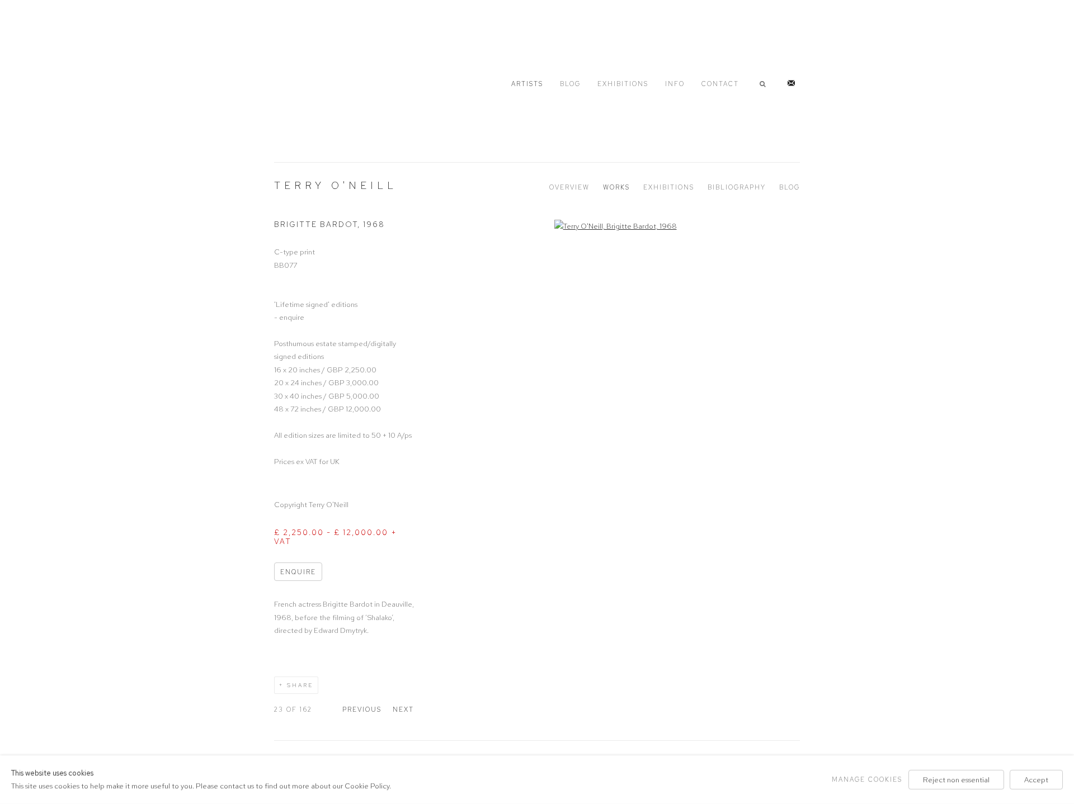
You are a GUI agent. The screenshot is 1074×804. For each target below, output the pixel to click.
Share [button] (300, 685)
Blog (570, 83)
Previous (361, 709)
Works (616, 187)
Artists (527, 83)
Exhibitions (622, 83)
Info (675, 83)
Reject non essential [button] (956, 779)
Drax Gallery (330, 82)
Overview (569, 187)
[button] (765, 84)
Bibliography (737, 187)
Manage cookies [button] (867, 779)
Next (403, 709)
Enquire (298, 571)
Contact (720, 83)
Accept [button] (1036, 779)
